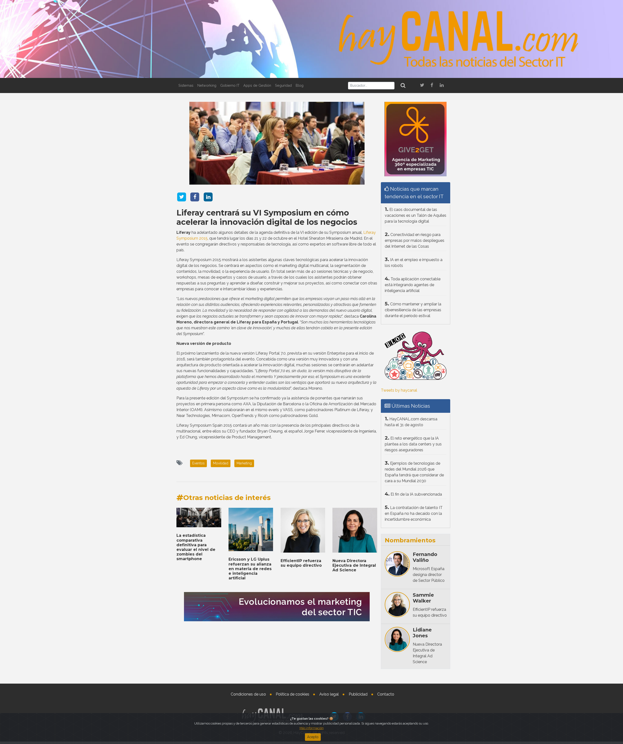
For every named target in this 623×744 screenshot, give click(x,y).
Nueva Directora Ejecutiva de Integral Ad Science (354, 565)
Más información (312, 728)
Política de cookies (292, 694)
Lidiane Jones (422, 633)
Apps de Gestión (257, 85)
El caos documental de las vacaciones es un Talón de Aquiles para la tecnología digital (415, 215)
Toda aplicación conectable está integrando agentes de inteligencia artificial (412, 285)
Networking (206, 85)
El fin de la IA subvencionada (416, 494)
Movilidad (220, 463)
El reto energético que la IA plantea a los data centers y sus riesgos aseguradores (413, 444)
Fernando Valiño (425, 557)
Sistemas (185, 85)
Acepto (313, 737)
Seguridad (283, 85)
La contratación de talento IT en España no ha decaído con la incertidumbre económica (414, 513)
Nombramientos (410, 540)
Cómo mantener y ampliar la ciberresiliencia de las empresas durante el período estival (413, 310)
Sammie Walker (423, 598)
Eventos (198, 463)
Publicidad (358, 694)
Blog (299, 85)
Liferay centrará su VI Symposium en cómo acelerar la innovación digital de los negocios (266, 217)
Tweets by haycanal (399, 390)
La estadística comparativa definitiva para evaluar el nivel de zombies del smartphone (195, 547)
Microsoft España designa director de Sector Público (429, 574)
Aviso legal (329, 694)
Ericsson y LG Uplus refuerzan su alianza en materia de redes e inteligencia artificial (250, 568)
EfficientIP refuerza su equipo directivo (301, 563)
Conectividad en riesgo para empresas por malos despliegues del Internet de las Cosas (414, 240)
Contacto (385, 694)
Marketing (244, 463)
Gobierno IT (229, 85)
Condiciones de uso (248, 694)
